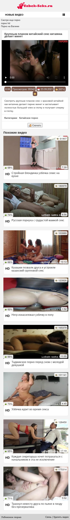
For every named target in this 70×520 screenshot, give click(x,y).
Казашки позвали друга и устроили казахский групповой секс (33, 268)
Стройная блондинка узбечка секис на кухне (35, 174)
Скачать (36, 125)
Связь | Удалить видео (57, 516)
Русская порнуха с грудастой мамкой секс (38, 220)
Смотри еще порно (10, 20)
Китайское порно (28, 117)
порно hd (5, 23)
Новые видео (14, 14)
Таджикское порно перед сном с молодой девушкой (38, 363)
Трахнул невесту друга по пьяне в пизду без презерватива (37, 505)
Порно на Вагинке (10, 26)
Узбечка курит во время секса (30, 409)
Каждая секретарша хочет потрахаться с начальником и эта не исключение (37, 457)
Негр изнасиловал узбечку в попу (33, 315)
